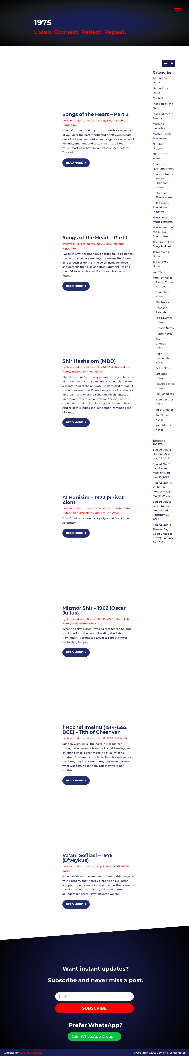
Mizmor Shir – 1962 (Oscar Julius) (94, 610)
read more (74, 162)
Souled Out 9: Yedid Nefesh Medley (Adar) (162, 506)
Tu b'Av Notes (164, 409)
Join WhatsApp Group (93, 1036)
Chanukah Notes (82, 513)
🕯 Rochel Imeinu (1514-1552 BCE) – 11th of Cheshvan (94, 729)
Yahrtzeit (121, 738)
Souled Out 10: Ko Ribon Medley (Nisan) (163, 487)
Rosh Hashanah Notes (162, 358)
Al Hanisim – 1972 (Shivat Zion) (93, 500)
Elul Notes (162, 302)
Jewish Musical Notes (80, 120)
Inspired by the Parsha (86, 371)
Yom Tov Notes (162, 277)
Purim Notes (164, 333)
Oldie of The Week (107, 513)
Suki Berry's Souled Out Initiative (161, 207)
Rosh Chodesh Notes (162, 344)
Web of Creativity (30, 1052)
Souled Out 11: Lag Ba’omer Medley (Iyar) (162, 468)
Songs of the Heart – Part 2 (95, 114)
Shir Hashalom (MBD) (89, 361)
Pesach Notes (165, 328)
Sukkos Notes (165, 393)
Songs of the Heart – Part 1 (95, 238)
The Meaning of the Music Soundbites (163, 232)
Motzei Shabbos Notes (161, 183)
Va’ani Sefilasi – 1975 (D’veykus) (87, 857)
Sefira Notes (163, 368)
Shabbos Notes (163, 174)
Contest (158, 98)
